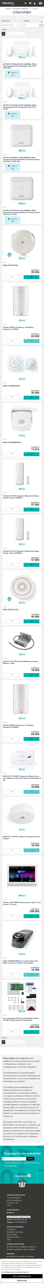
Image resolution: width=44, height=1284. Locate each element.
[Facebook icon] (29, 1176)
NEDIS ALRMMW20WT (11, 386)
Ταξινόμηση (6, 21)
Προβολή (27, 21)
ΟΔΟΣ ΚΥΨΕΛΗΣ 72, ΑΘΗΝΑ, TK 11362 (19, 1217)
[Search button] (25, 3)
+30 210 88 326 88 (20, 1222)
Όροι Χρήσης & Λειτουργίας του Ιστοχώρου (20, 1256)
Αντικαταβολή (11, 1229)
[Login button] (34, 3)
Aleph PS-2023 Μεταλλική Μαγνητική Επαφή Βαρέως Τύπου (20, 662)
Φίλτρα (41, 25)
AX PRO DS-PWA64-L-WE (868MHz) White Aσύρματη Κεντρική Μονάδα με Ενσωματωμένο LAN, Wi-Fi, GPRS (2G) (21, 159)
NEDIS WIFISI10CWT (11, 610)
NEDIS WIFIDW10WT (10, 265)
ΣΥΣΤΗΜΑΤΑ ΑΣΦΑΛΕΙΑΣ (20, 8)
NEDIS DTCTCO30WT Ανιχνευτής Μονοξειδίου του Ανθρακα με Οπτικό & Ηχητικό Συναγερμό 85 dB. (22, 778)
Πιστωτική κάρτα (12, 1234)
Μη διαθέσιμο (31, 341)
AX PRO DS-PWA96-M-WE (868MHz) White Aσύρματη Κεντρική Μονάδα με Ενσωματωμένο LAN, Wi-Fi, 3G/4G (21, 212)
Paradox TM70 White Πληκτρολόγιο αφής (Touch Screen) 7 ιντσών (22, 903)
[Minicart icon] (30, 3)
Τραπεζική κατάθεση (13, 1237)
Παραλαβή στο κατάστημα (15, 1232)
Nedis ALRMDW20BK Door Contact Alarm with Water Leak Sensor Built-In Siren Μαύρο (20, 962)
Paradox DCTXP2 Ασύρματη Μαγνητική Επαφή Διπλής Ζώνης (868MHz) (21, 552)
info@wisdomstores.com (19, 1219)
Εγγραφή (30, 1159)
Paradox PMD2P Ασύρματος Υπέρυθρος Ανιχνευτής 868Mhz (18, 726)
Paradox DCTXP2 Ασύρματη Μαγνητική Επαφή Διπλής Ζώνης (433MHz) (21, 497)
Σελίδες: (4, 29)
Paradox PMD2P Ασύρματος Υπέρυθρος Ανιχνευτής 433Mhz (18, 328)
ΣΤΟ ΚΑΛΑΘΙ (31, 277)
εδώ (19, 1269)
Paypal (9, 1239)
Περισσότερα (22, 1280)
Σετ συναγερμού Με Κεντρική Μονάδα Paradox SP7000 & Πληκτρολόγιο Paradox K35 (21, 1019)
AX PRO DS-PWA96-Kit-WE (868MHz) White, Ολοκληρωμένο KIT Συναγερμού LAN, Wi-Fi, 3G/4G (20, 107)
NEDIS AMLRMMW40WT (12, 442)
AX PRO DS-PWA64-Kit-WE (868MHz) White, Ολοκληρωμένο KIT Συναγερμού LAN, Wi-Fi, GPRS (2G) (20, 66)
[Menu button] (40, 3)
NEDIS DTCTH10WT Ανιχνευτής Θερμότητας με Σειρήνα (21, 838)
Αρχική (7, 8)
